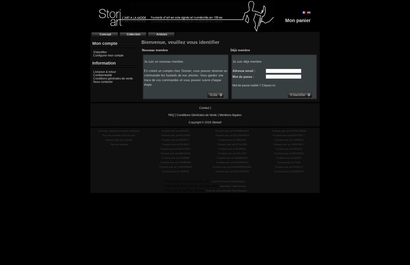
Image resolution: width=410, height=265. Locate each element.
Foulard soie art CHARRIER (176, 162)
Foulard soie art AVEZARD (175, 135)
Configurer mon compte (108, 55)
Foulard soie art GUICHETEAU (232, 171)
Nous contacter (103, 82)
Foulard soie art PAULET (289, 149)
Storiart (216, 122)
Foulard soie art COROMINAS (175, 167)
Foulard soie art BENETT (175, 140)
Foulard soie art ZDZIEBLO (289, 171)
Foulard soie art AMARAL (175, 131)
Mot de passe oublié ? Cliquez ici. (254, 85)
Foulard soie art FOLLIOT (232, 153)
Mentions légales (230, 115)
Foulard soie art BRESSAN (175, 153)
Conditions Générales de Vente (197, 115)
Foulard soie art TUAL (289, 162)
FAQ (171, 115)
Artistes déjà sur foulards (118, 140)
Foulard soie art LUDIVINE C (289, 144)
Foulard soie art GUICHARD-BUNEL (232, 167)
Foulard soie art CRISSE (175, 171)
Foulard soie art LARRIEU (289, 140)
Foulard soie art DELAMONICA (232, 135)
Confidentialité (102, 75)
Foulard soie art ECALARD (232, 144)
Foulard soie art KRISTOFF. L (289, 135)
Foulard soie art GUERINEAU (232, 162)
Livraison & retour (104, 72)
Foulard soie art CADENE (176, 158)
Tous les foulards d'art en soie (118, 135)
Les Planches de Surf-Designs (228, 181)
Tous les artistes (119, 144)
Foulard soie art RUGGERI (289, 153)
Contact (204, 108)
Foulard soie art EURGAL (232, 149)
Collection (133, 34)
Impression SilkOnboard (233, 186)
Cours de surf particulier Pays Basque (226, 190)
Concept (105, 34)
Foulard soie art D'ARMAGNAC (232, 131)
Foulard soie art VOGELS (289, 167)
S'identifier (100, 52)
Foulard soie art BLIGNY (175, 144)
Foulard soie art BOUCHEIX (175, 149)
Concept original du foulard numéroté (118, 131)
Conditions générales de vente (113, 78)
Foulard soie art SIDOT (289, 158)
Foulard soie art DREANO (232, 140)
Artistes (161, 34)
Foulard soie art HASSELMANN (289, 131)
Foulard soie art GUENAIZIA (232, 158)
